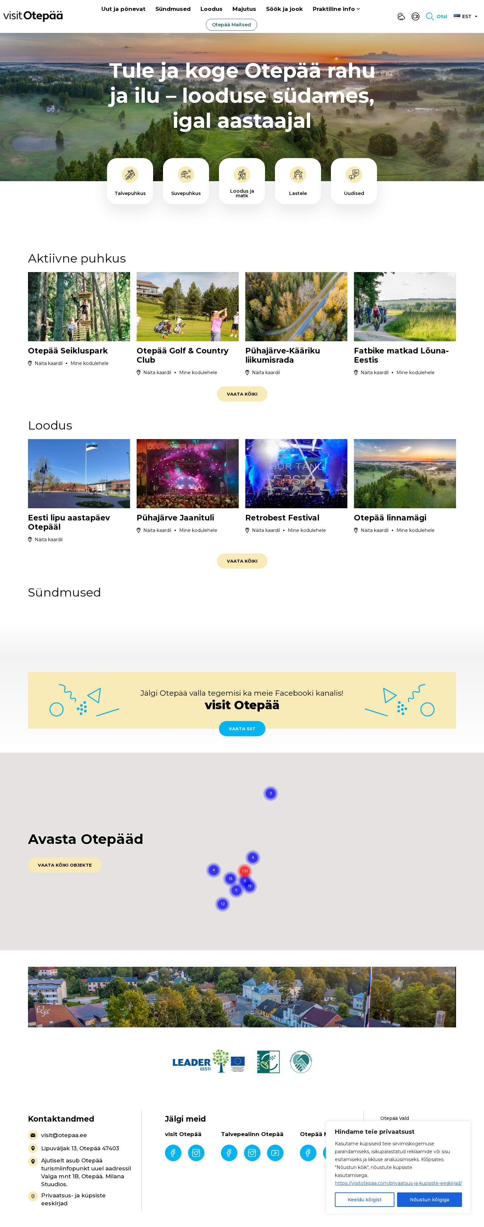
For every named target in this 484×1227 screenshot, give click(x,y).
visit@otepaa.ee (64, 1135)
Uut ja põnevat (123, 9)
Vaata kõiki (242, 394)
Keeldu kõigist (365, 1200)
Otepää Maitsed (231, 25)
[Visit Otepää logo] (33, 16)
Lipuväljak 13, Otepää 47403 (80, 1148)
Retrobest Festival (282, 517)
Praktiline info (334, 9)
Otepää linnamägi (390, 517)
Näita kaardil (49, 363)
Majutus (244, 9)
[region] (398, 1167)
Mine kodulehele (89, 363)
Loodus (212, 9)
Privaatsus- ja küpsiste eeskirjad (73, 1199)
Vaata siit (242, 728)
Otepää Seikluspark (68, 350)
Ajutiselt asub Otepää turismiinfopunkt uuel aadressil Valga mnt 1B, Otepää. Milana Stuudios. (86, 1172)
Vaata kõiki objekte (65, 865)
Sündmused (173, 9)
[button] (249, 886)
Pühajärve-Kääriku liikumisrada (282, 355)
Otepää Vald (394, 1118)
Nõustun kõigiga (429, 1200)
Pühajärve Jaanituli (175, 517)
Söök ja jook (284, 9)
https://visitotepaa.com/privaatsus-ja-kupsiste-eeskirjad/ (398, 1183)
